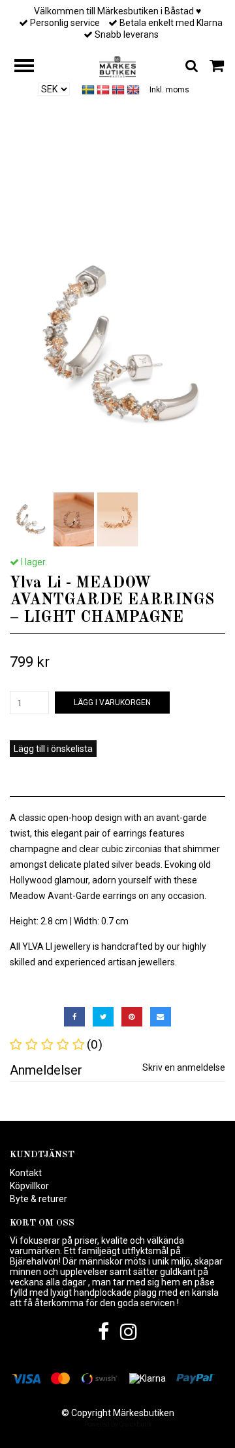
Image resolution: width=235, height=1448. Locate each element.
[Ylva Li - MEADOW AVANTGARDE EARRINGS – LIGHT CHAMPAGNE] (117, 346)
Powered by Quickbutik (117, 1424)
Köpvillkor (29, 1186)
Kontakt (26, 1173)
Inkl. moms (169, 89)
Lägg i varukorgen (112, 702)
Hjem (29, 169)
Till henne (76, 169)
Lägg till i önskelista (53, 749)
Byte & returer (38, 1199)
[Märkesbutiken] (117, 65)
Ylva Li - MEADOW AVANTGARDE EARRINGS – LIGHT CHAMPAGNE (140, 174)
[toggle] (30, 67)
